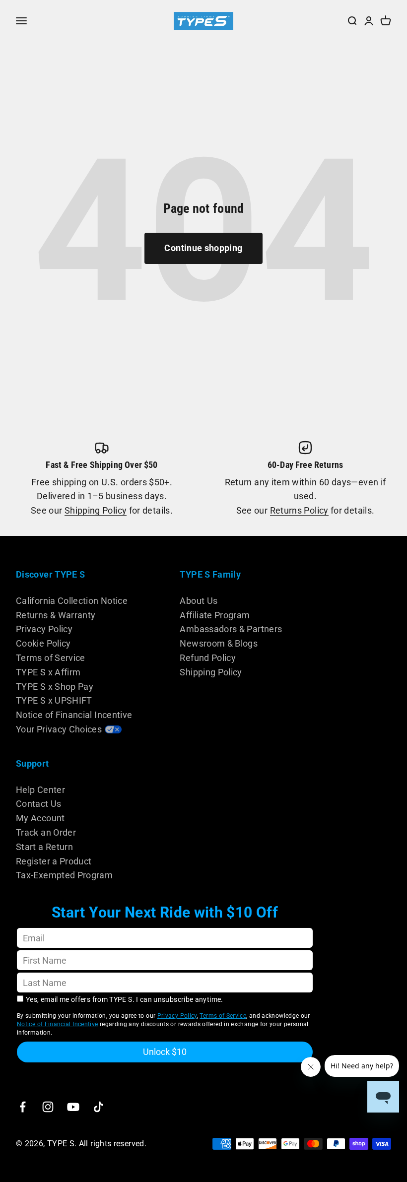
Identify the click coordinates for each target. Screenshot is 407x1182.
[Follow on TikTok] (98, 1107)
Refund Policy (208, 658)
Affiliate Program (215, 615)
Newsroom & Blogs (219, 643)
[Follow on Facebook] (22, 1107)
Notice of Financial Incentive (74, 715)
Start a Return (44, 847)
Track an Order (46, 832)
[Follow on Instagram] (48, 1107)
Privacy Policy (44, 629)
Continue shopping (203, 248)
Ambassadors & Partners (231, 629)
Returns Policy (299, 510)
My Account (40, 818)
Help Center (40, 790)
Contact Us (39, 803)
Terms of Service (50, 658)
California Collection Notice (72, 600)
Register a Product (53, 861)
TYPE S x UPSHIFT (54, 700)
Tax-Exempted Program (64, 875)
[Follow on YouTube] (73, 1107)
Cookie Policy (43, 643)
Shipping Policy (96, 510)
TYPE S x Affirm (48, 672)
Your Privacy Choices (59, 729)
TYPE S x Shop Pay (54, 686)
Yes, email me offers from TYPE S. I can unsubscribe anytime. (124, 999)
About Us (198, 600)
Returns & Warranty (55, 615)
